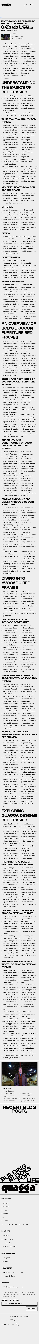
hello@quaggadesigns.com (12, 1287)
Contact (5, 1213)
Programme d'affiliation (12, 1272)
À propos (5, 1203)
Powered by (10, 1320)
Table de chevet (9, 1246)
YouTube (5, 1261)
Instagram (6, 1258)
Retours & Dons (8, 1276)
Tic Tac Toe (7, 1243)
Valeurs (5, 1221)
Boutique (5, 1206)
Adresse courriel (10, 1300)
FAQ (3, 1217)
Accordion (6, 1235)
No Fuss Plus (7, 1239)
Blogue (4, 1210)
